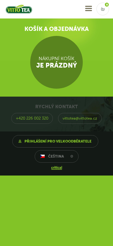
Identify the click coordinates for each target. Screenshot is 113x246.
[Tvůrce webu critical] (56, 167)
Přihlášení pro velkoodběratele (57, 141)
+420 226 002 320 (32, 118)
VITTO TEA (14, 2)
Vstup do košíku (102, 9)
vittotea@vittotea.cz (80, 118)
